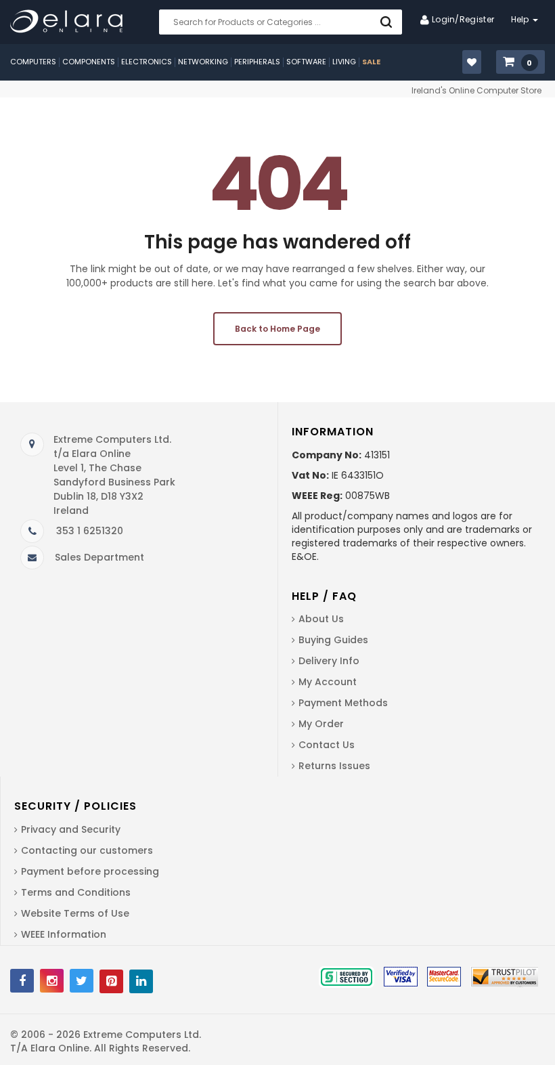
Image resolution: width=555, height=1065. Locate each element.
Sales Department (99, 557)
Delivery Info (328, 661)
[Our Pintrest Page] (111, 981)
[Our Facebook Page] (22, 981)
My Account (327, 682)
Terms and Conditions (76, 892)
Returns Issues (334, 766)
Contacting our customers (87, 850)
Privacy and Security (70, 829)
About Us (321, 619)
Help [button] (521, 19)
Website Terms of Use (75, 913)
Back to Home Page (277, 328)
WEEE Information (63, 934)
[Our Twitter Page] (81, 981)
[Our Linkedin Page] (141, 981)
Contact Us (326, 745)
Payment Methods (343, 703)
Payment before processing (90, 871)
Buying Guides (333, 640)
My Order (321, 724)
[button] (520, 62)
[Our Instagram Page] (52, 981)
